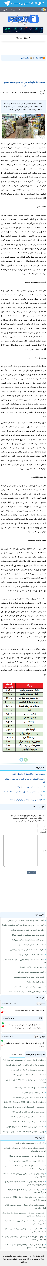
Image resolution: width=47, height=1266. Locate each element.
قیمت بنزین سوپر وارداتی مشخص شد (29, 977)
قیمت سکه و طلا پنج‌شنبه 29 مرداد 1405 (28, 1121)
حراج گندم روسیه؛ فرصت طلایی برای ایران (27, 939)
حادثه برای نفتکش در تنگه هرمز (31, 944)
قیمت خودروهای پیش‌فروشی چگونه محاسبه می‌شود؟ (23, 925)
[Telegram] (21, 761)
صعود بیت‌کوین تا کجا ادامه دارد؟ (31, 967)
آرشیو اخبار (25, 58)
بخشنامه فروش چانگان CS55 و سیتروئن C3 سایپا (24, 1102)
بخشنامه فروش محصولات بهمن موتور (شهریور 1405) (23, 1060)
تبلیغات (13, 10)
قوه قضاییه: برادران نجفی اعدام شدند (29, 1143)
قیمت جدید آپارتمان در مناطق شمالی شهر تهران (25, 920)
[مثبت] (2, 1008)
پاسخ (39, 1003)
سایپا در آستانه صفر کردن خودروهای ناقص (27, 949)
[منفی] (2, 1011)
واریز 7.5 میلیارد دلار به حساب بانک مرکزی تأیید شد (23, 1131)
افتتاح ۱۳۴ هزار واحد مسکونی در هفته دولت (26, 991)
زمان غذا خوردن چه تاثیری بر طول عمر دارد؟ (27, 1160)
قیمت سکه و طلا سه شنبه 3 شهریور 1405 (27, 1111)
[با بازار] (23, 30)
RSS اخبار (39, 58)
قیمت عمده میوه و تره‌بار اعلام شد (31, 972)
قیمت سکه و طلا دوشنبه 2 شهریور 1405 (28, 1074)
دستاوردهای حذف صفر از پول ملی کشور (28, 774)
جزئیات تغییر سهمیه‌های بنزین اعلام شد (28, 1097)
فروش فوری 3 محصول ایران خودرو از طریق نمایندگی (23, 1107)
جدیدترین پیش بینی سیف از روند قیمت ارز (27, 786)
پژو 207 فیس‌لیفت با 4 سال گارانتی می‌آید (27, 1069)
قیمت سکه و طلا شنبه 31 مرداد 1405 (29, 1087)
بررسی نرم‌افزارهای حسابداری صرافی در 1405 (26, 1156)
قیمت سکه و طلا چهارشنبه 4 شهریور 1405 (27, 1116)
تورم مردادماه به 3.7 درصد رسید (31, 954)
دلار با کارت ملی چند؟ (35, 981)
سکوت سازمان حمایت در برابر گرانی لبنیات (27, 799)
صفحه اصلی (22, 10)
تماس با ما (4, 10)
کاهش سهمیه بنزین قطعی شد (32, 1092)
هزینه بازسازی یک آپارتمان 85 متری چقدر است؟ (25, 1065)
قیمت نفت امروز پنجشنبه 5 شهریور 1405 (28, 935)
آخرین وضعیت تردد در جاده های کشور (28, 986)
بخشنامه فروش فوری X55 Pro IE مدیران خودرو (25, 1126)
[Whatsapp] (26, 761)
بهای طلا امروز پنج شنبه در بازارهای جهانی (27, 930)
